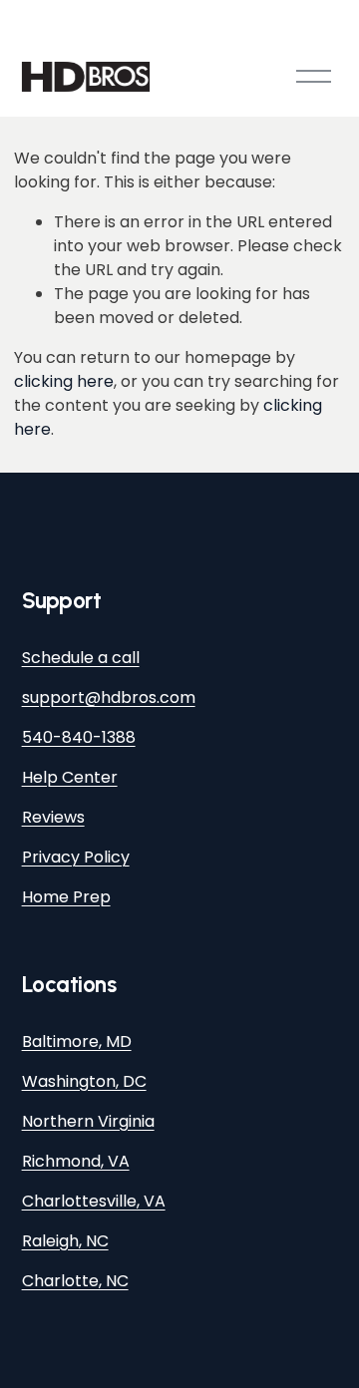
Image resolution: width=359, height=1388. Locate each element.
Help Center (70, 777)
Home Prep (66, 896)
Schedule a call (81, 657)
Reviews (53, 817)
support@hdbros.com (108, 697)
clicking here (64, 381)
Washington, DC (84, 1081)
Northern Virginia (88, 1121)
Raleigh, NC (65, 1240)
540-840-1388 (79, 737)
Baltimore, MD (77, 1041)
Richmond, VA (76, 1161)
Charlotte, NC (75, 1280)
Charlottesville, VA (94, 1201)
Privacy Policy (76, 857)
